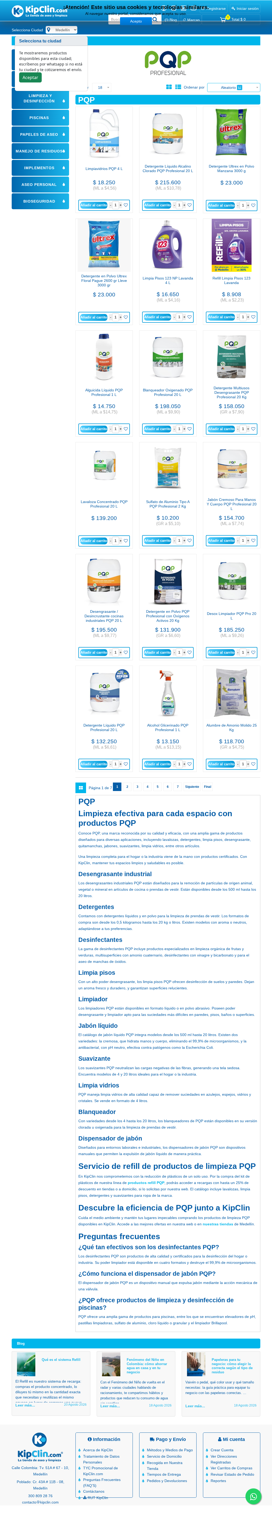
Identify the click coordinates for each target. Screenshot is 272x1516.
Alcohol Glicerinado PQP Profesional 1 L (167, 727)
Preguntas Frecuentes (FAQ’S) (102, 1483)
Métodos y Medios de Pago (170, 1450)
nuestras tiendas (218, 1224)
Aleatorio (229, 87)
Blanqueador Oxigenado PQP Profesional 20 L (168, 392)
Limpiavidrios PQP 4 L (104, 169)
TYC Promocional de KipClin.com (100, 1471)
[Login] (125, 205)
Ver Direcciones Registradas (224, 1459)
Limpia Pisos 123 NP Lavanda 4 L (168, 280)
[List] (178, 87)
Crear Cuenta (222, 1450)
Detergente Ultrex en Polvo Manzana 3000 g (231, 168)
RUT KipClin (97, 1498)
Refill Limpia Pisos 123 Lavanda (231, 280)
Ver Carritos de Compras (231, 1468)
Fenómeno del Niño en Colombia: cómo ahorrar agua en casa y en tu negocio (147, 1366)
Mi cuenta (233, 1439)
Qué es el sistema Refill (61, 1360)
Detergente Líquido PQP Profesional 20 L (104, 727)
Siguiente (192, 787)
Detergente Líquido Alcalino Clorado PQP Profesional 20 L (168, 168)
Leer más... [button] (25, 1405)
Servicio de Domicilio (164, 1456)
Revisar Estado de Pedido (232, 1474)
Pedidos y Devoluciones (167, 1481)
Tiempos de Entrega (164, 1474)
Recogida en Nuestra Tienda (164, 1466)
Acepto (136, 21)
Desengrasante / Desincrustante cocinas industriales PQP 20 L (104, 616)
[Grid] (169, 87)
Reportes (218, 1481)
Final (207, 787)
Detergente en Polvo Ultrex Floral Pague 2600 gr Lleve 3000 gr (104, 280)
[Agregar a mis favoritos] (125, 205)
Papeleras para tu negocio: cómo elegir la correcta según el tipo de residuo (232, 1366)
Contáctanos (93, 1491)
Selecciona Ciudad (27, 30)
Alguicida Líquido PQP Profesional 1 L (104, 392)
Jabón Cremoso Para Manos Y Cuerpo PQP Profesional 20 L (232, 504)
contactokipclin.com (40, 1502)
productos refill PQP (146, 1183)
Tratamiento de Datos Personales (101, 1459)
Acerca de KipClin (98, 1450)
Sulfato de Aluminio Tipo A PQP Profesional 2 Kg (168, 504)
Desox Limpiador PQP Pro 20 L (231, 615)
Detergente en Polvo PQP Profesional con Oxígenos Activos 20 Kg (167, 616)
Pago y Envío (170, 1439)
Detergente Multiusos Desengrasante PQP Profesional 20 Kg (231, 392)
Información (106, 1439)
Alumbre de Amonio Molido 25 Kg (231, 727)
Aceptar (30, 77)
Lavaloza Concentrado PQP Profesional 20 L (104, 504)
